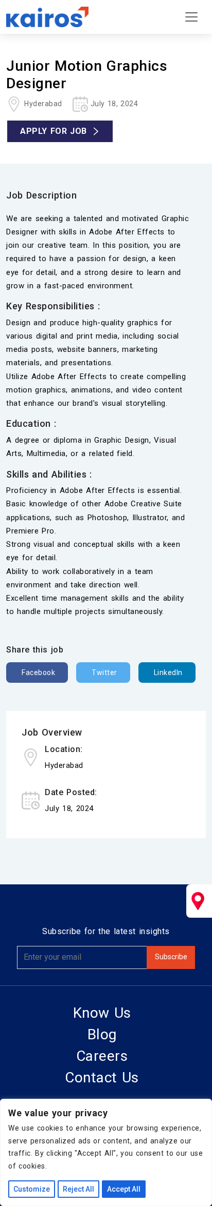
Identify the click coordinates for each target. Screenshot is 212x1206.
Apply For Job (53, 131)
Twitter (104, 672)
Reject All (78, 1189)
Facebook (38, 672)
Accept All (123, 1189)
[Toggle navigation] (191, 17)
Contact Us (102, 1077)
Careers (102, 1055)
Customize (31, 1189)
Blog (102, 1034)
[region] (106, 1152)
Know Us (102, 1012)
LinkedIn (168, 672)
